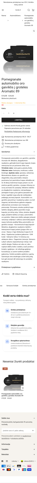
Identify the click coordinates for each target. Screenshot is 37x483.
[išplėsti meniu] (3, 10)
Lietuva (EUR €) (29, 461)
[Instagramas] (7, 461)
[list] (18, 51)
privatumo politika (17, 438)
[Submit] (32, 430)
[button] (33, 10)
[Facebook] (2, 461)
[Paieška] (28, 10)
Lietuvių (14, 461)
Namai (4, 16)
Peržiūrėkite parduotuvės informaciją (17, 131)
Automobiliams (15, 16)
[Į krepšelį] (23, 388)
